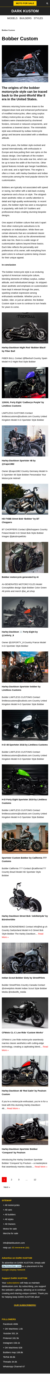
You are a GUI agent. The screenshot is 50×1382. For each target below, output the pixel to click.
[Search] (47, 3)
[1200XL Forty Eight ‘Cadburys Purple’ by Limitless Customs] (25, 382)
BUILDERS (26, 18)
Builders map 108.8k (13, 1352)
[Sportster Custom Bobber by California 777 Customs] (25, 838)
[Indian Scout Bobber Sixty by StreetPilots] (25, 958)
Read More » (13, 1108)
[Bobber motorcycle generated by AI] (25, 557)
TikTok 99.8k (9, 1357)
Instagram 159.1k (11, 1343)
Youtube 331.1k (10, 1333)
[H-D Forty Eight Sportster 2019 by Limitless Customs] (25, 779)
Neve (12, 1379)
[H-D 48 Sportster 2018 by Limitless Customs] (25, 725)
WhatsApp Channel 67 (14, 1366)
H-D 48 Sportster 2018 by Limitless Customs (25, 745)
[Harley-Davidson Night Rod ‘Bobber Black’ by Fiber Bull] (25, 327)
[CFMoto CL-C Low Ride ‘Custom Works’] (25, 1012)
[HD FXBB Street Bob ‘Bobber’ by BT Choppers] (25, 499)
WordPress (34, 1379)
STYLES (38, 18)
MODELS (12, 18)
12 (35, 1179)
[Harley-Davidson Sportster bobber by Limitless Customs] (25, 666)
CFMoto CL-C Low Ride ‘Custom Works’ (22, 1032)
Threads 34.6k (10, 1362)
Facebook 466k (10, 1324)
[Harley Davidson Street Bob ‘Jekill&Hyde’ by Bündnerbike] (25, 896)
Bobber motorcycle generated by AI (20, 577)
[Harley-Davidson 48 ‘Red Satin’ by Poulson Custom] (25, 1071)
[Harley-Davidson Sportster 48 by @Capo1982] (25, 440)
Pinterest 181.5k (11, 1338)
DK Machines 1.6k (14, 1329)
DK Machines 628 (13, 1347)
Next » (7, 1187)
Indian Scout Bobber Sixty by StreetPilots (23, 978)
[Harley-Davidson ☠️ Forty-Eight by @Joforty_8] (25, 612)
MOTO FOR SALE (25, 3)
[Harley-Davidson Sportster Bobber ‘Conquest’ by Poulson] (25, 1129)
